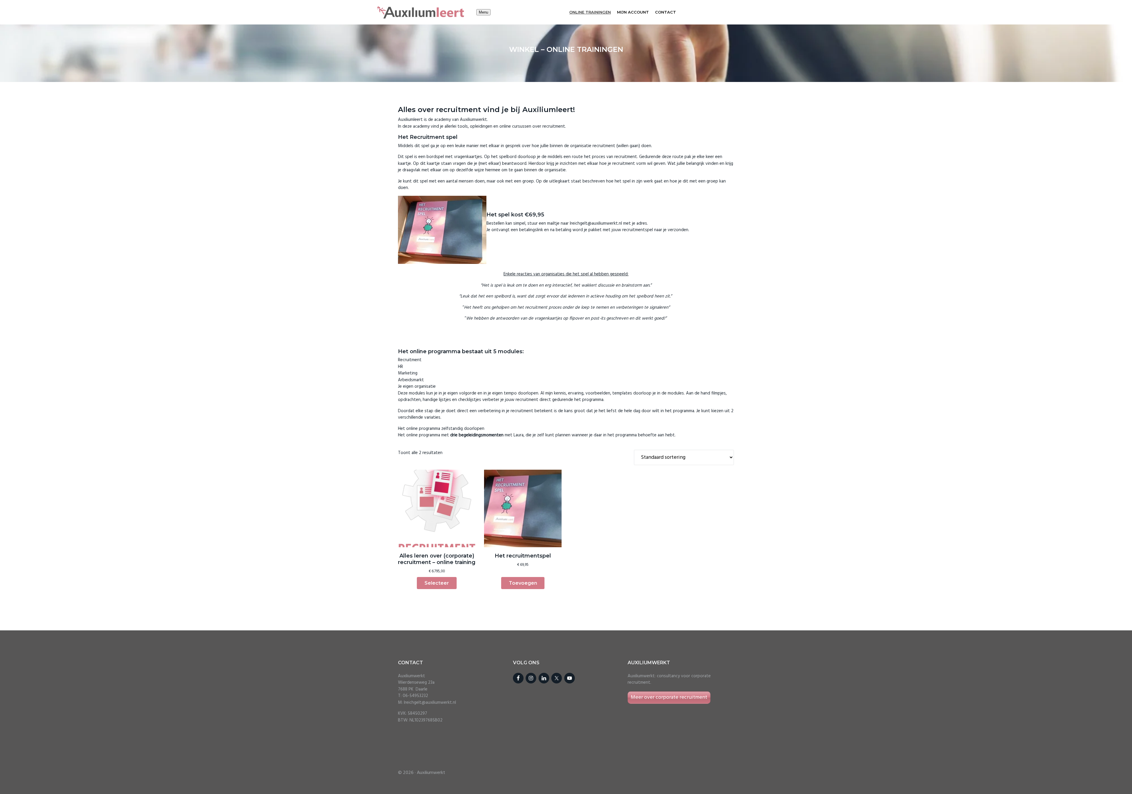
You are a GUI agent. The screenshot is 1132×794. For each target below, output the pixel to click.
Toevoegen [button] (523, 583)
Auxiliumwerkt (431, 773)
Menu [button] (483, 12)
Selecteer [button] (436, 583)
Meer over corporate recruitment (669, 697)
